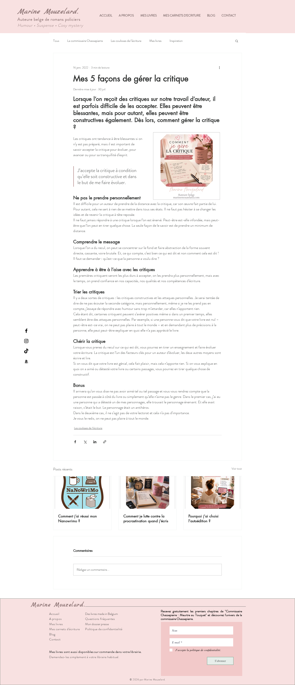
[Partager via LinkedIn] (95, 442)
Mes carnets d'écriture (64, 629)
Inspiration (176, 41)
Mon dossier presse (97, 624)
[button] (237, 40)
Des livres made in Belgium (101, 613)
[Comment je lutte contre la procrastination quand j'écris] (148, 492)
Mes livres (155, 41)
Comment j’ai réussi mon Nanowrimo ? (77, 518)
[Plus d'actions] (219, 67)
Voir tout (237, 469)
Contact (55, 639)
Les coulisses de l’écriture (126, 41)
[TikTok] (26, 351)
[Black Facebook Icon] (26, 331)
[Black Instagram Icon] (26, 341)
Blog (52, 634)
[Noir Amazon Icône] (26, 361)
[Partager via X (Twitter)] (85, 442)
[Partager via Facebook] (75, 442)
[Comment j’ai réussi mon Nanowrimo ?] (82, 492)
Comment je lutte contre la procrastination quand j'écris (145, 518)
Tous (56, 41)
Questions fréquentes (100, 618)
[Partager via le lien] (105, 442)
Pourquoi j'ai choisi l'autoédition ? (203, 518)
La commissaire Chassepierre (85, 41)
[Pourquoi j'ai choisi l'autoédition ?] (213, 492)
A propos (55, 618)
